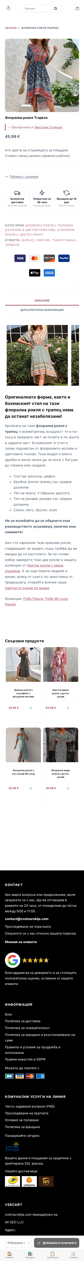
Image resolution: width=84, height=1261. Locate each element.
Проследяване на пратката (26, 1113)
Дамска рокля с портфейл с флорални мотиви (23, 693)
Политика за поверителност (27, 1028)
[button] (22, 177)
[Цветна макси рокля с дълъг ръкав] (60, 664)
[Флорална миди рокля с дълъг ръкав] (60, 745)
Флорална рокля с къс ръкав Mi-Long (23, 772)
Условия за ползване (22, 1120)
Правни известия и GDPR (25, 1059)
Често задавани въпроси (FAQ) (30, 1106)
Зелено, (27, 240)
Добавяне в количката (59, 1243)
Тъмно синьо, (64, 240)
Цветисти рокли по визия (27, 588)
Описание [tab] (42, 300)
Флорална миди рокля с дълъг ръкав (60, 773)
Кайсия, (43, 240)
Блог (8, 1014)
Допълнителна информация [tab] (42, 310)
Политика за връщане (22, 1127)
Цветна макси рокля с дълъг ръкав (60, 693)
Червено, (12, 245)
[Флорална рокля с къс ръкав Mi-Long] (23, 745)
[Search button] (55, 8)
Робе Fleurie (33, 599)
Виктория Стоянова (48, 127)
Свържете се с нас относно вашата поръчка (40, 933)
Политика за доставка (22, 1021)
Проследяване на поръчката (28, 926)
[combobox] (37, 8)
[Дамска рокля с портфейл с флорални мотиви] (23, 664)
